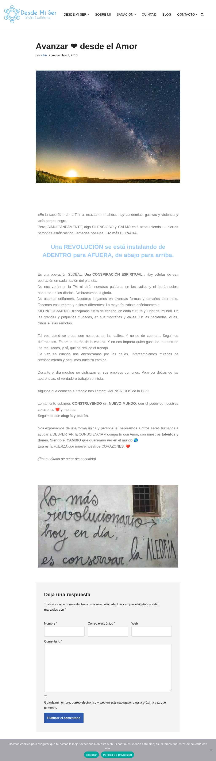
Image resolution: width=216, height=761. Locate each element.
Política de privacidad (117, 754)
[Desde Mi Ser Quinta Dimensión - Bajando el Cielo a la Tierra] (30, 14)
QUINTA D (149, 14)
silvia (44, 55)
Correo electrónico (101, 623)
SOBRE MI (103, 14)
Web (134, 623)
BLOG (166, 14)
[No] (211, 750)
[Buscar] (202, 14)
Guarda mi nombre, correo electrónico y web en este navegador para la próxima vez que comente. (105, 705)
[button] (88, 14)
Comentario (53, 641)
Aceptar (91, 754)
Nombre (50, 623)
